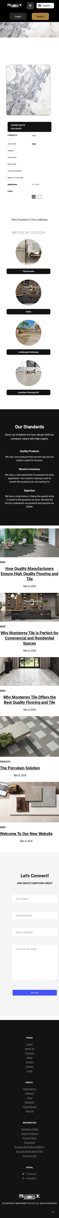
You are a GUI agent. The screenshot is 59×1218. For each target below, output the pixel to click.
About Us (29, 1048)
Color (29, 1097)
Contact (30, 1062)
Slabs (28, 311)
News (3, 562)
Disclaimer (29, 1142)
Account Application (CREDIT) (29, 1146)
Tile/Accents (28, 271)
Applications (29, 1088)
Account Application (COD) (29, 1151)
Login (29, 1070)
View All (29, 1111)
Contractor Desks (29, 1129)
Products (5, 761)
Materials (29, 1102)
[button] (30, 5)
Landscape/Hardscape (28, 352)
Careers (29, 1066)
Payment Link (30, 1155)
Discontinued (29, 1106)
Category (29, 1093)
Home (29, 1044)
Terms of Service (29, 1133)
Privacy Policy (29, 1138)
